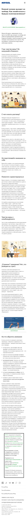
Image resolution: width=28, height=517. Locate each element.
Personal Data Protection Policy (9, 493)
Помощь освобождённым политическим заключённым (14, 329)
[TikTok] (6, 483)
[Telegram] (9, 482)
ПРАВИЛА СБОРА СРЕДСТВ (8, 497)
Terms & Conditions (6, 490)
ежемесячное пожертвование (13, 459)
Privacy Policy (5, 487)
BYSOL (7, 435)
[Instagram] (19, 482)
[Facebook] (2, 483)
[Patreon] (16, 483)
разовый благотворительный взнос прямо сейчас (13, 466)
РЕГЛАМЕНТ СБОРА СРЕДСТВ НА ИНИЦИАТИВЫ (13, 500)
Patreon (16, 462)
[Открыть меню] (25, 3)
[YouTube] (13, 483)
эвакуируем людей (12, 441)
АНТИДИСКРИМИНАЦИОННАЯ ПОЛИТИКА (12, 502)
